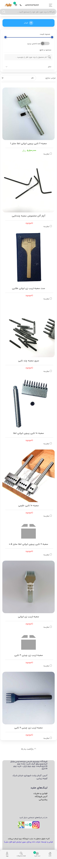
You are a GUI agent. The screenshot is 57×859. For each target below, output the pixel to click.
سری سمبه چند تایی (28, 360)
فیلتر (26, 22)
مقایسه (46, 154)
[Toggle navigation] (49, 5)
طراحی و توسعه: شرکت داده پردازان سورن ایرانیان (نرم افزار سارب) (28, 841)
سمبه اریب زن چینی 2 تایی (28, 655)
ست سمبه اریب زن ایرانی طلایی (28, 288)
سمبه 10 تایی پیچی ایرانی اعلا (28, 433)
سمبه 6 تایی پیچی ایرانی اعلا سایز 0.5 (28, 544)
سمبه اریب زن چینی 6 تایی (28, 727)
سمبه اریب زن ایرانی (28, 616)
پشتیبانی (43, 799)
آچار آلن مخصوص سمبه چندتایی (28, 215)
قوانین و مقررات (40, 793)
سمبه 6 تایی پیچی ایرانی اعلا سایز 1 (28, 143)
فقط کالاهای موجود (33, 44)
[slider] (5, 37)
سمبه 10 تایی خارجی (28, 505)
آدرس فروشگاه (41, 796)
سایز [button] (49, 66)
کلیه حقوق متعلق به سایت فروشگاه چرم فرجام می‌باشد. (28, 838)
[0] (16, 5)
